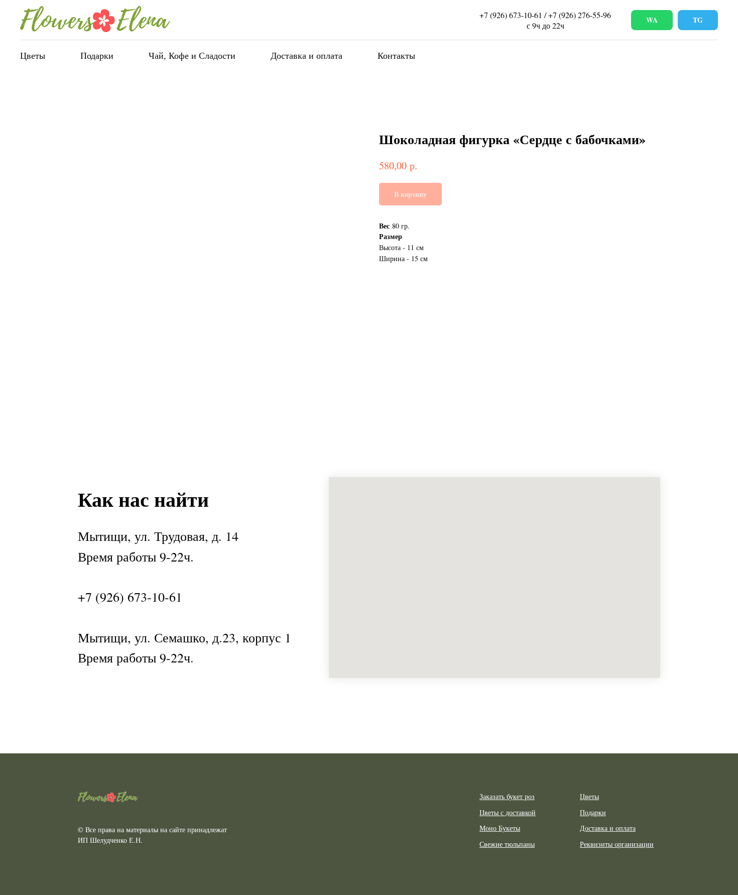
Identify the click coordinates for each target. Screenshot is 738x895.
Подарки (96, 55)
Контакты (396, 55)
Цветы (32, 55)
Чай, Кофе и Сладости (192, 55)
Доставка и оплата (306, 55)
